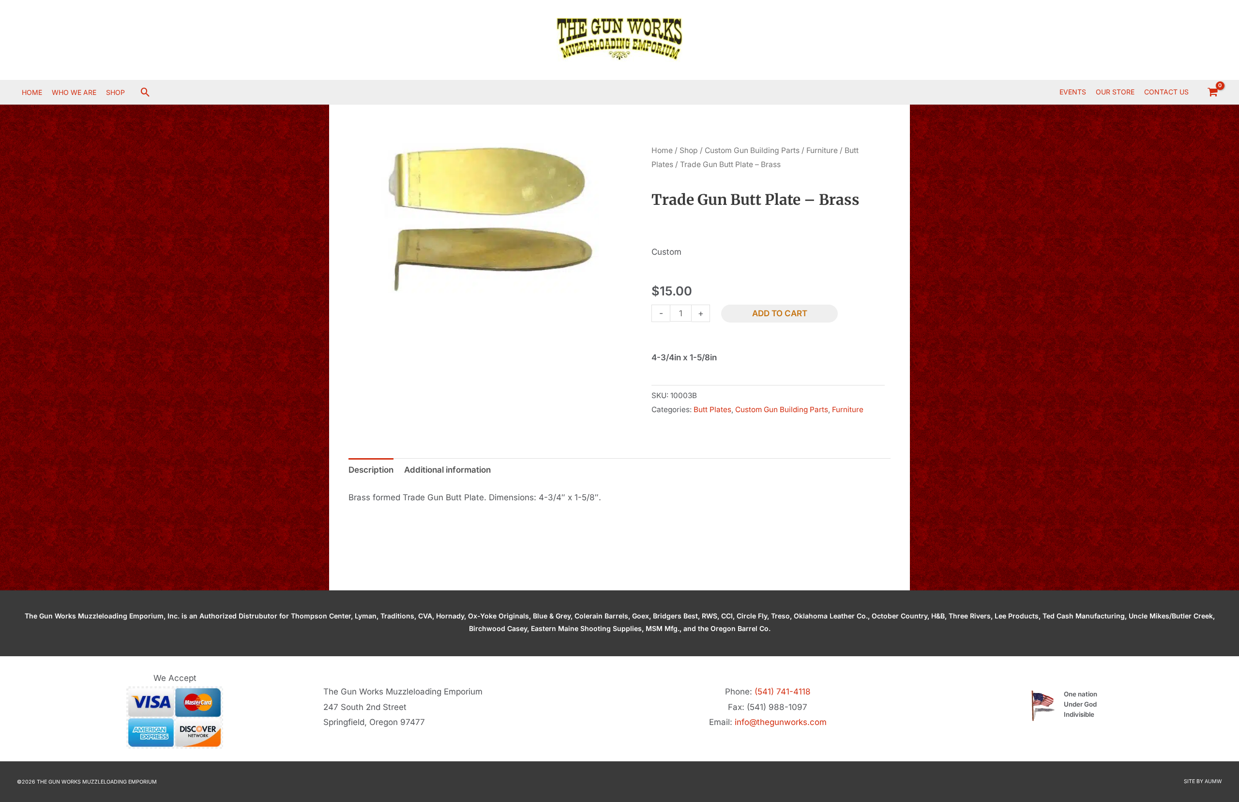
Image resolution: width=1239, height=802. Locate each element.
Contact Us (1166, 92)
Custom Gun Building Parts (752, 150)
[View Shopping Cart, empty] (1212, 92)
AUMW (1213, 781)
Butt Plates (712, 409)
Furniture (822, 150)
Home (662, 150)
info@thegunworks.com (781, 722)
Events (1072, 92)
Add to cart (779, 313)
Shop (689, 150)
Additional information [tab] (447, 470)
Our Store (1115, 92)
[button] (145, 92)
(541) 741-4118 (783, 691)
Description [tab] (370, 470)
